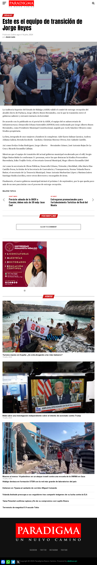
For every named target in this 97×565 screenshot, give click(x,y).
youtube (64, 550)
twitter (43, 550)
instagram (53, 550)
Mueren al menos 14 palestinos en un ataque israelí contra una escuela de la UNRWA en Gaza (44, 477)
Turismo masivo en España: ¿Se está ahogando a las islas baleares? (33, 355)
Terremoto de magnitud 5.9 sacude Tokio (21, 507)
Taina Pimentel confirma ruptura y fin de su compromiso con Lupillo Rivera (36, 501)
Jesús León (10, 37)
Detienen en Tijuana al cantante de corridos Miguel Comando (30, 488)
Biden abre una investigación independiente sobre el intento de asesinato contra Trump (42, 416)
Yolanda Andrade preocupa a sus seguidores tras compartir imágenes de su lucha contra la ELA (45, 495)
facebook (33, 550)
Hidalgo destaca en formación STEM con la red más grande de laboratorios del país (40, 482)
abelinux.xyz (72, 561)
